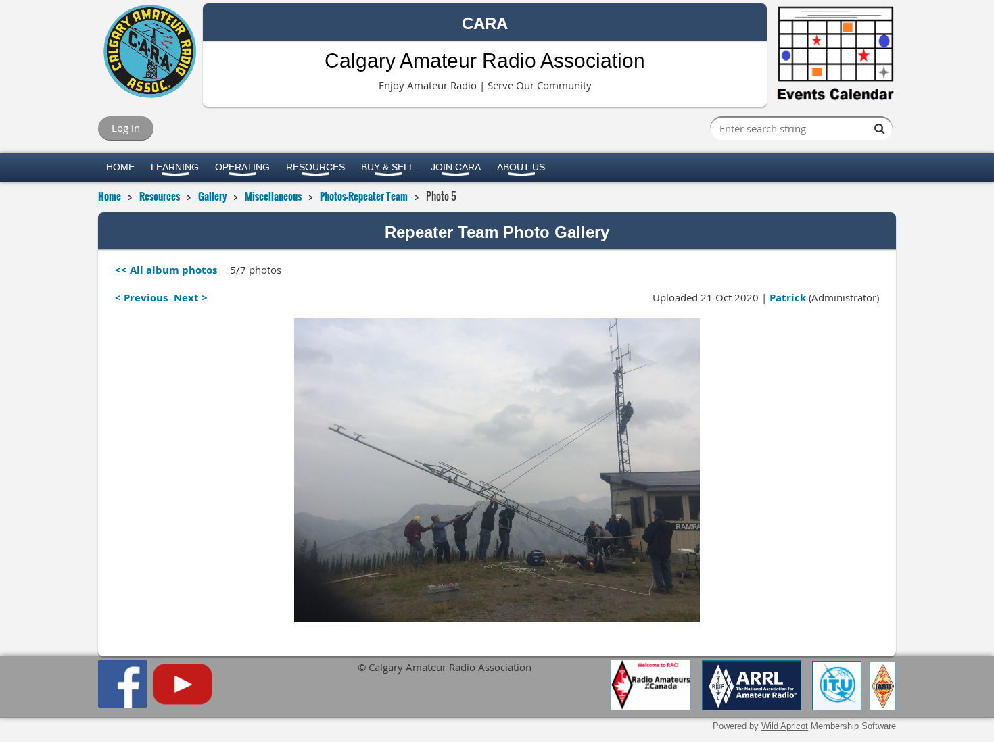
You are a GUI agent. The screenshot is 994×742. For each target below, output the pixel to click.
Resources (159, 196)
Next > (191, 298)
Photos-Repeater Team (364, 196)
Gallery (212, 196)
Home (109, 196)
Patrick (788, 298)
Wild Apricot (784, 726)
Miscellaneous (273, 196)
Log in (126, 127)
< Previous (141, 298)
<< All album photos (166, 270)
